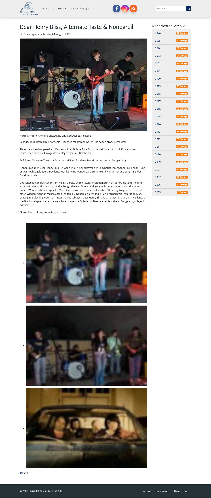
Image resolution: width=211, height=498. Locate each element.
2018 (158, 94)
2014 (158, 124)
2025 (158, 41)
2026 (158, 33)
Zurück (24, 472)
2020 (158, 78)
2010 (158, 154)
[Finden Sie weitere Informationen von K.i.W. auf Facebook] (116, 8)
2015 (158, 116)
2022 (158, 63)
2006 (158, 185)
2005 (158, 192)
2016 (158, 109)
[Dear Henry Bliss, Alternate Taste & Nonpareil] (83, 84)
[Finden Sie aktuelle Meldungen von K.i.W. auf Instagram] (125, 8)
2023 (158, 56)
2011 (158, 147)
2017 (158, 101)
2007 (158, 177)
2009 (158, 162)
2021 (158, 71)
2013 (158, 132)
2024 (158, 48)
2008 (158, 169)
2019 (158, 86)
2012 (158, 139)
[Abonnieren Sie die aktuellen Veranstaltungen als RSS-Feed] (133, 8)
